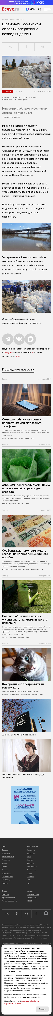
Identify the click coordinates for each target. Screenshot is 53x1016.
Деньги (5, 863)
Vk (33, 352)
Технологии (6, 873)
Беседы (5, 850)
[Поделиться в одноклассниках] (27, 47)
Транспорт (6, 853)
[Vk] (7, 913)
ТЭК (28, 880)
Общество (20, 19)
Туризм (29, 873)
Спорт (4, 866)
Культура (30, 860)
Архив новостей (8, 898)
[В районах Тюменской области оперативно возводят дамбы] (26, 72)
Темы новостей (33, 894)
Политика (6, 860)
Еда (28, 883)
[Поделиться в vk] (10, 47)
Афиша (5, 870)
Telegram (8, 352)
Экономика (31, 870)
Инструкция (6, 880)
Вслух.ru (10, 9)
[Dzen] (36, 913)
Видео (4, 891)
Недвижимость (8, 856)
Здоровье (30, 876)
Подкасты (30, 863)
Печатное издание (9, 901)
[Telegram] (26, 913)
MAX (18, 356)
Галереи (30, 891)
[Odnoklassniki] (17, 913)
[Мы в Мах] (30, 9)
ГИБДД (29, 901)
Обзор (29, 856)
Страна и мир (7, 876)
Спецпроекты (32, 898)
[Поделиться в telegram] (43, 47)
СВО (4, 846)
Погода (5, 883)
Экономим (31, 850)
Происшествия (32, 846)
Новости (12, 19)
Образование (32, 866)
